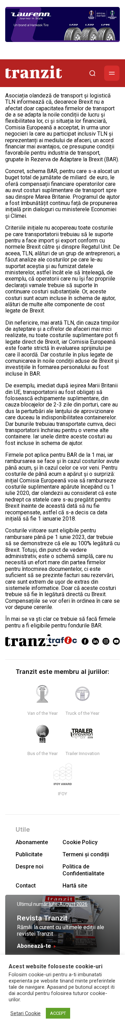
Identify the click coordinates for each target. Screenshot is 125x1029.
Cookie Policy (80, 842)
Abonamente (32, 842)
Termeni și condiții (85, 854)
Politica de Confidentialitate (83, 869)
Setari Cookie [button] (25, 1013)
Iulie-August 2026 (68, 904)
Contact (26, 885)
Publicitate (29, 854)
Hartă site (74, 885)
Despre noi (29, 866)
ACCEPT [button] (58, 1013)
